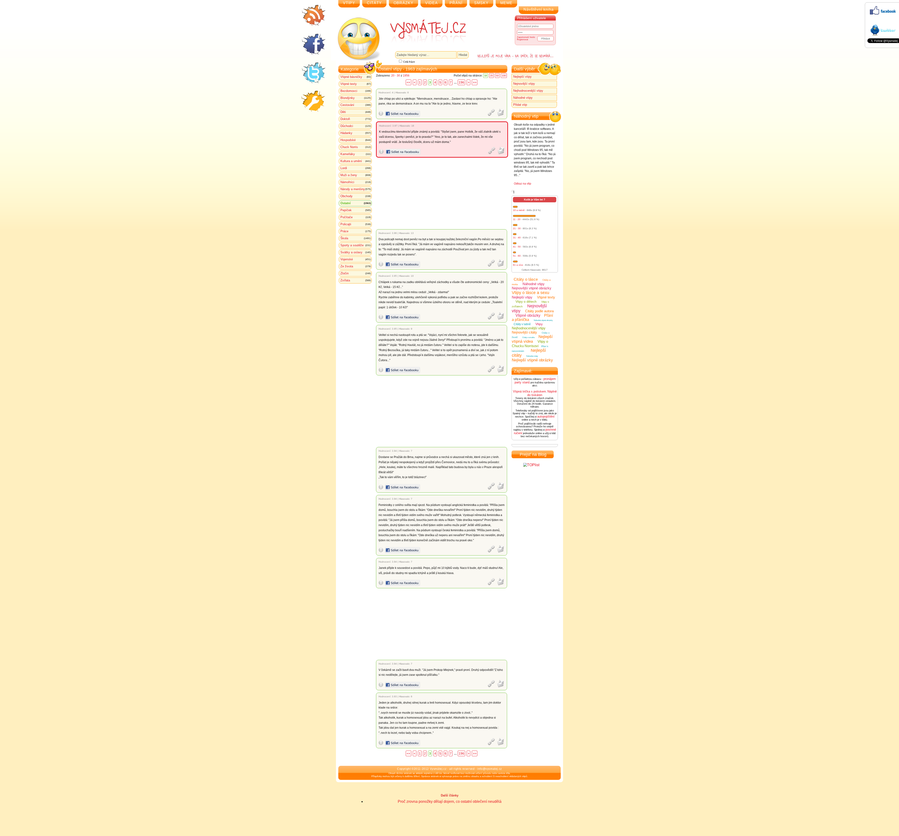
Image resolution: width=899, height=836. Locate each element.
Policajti (355, 224)
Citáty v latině (522, 324)
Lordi (355, 168)
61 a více (518, 265)
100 (504, 75)
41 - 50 (517, 246)
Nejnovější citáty (524, 332)
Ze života (355, 266)
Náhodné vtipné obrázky (543, 320)
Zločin (355, 273)
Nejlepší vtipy (522, 76)
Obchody (355, 196)
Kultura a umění (355, 161)
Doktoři (355, 119)
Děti (355, 112)
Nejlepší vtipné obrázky (532, 360)
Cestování (355, 105)
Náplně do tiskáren (542, 393)
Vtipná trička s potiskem (529, 391)
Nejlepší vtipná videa (532, 339)
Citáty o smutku (528, 337)
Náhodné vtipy (523, 97)
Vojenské (355, 259)
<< (408, 82)
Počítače (355, 217)
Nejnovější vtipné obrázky (531, 288)
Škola (355, 238)
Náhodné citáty (532, 356)
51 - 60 (517, 255)
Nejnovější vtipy (524, 83)
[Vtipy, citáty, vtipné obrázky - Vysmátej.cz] (423, 31)
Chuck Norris (355, 147)
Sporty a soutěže (355, 245)
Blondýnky (355, 98)
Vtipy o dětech (526, 301)
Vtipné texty (355, 84)
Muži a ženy (355, 175)
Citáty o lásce (526, 279)
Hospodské (355, 140)
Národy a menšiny (355, 189)
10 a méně (519, 210)
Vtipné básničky (355, 77)
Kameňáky (355, 154)
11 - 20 (516, 219)
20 (491, 75)
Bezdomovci (355, 91)
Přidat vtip (520, 104)
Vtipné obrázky (528, 315)
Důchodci (355, 126)
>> (474, 82)
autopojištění (546, 416)
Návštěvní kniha (538, 9)
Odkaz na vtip (522, 183)
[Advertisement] (442, 193)
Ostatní (355, 203)
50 (497, 75)
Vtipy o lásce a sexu (530, 292)
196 (461, 82)
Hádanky (355, 133)
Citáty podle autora (539, 311)
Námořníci (355, 182)
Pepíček (355, 210)
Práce (355, 231)
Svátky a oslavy (355, 252)
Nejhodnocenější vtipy (528, 90)
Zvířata (355, 280)
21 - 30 (517, 228)
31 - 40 (517, 237)
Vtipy (539, 324)
